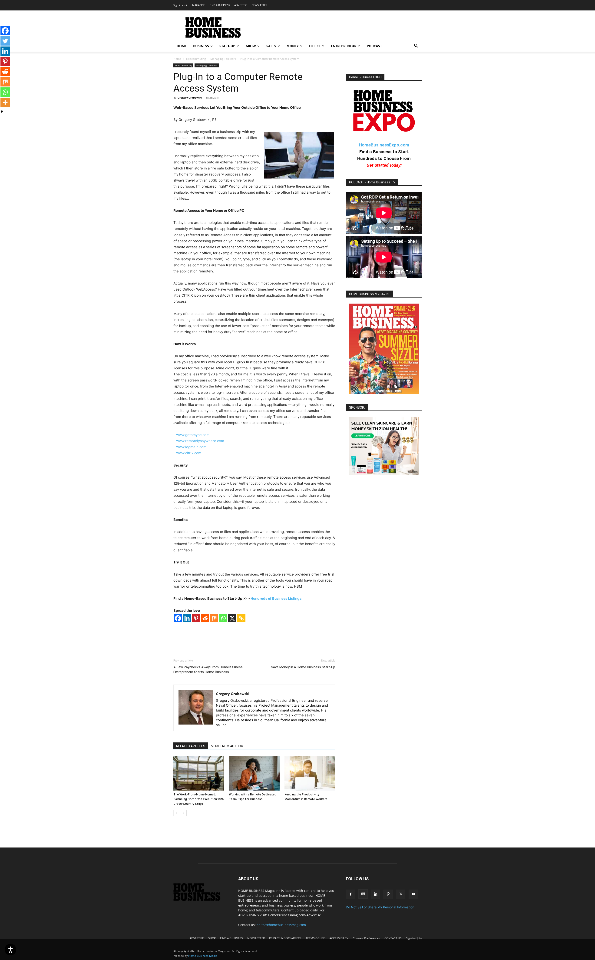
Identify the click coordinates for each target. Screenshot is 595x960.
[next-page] (184, 813)
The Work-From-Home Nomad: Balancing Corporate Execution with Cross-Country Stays (198, 799)
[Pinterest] (196, 618)
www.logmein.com (191, 447)
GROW (251, 46)
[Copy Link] (241, 618)
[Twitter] (5, 41)
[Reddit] (205, 618)
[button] (416, 46)
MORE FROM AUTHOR (227, 746)
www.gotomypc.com (192, 435)
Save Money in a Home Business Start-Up (303, 667)
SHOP (212, 938)
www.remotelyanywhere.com (200, 441)
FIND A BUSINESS (219, 5)
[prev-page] (176, 813)
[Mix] (214, 618)
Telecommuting (196, 59)
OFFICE (315, 46)
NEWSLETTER (259, 5)
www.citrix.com (188, 453)
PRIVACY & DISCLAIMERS (285, 938)
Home (177, 59)
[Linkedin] (187, 618)
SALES (271, 46)
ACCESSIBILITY (338, 938)
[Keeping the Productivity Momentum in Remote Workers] (309, 773)
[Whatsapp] (223, 618)
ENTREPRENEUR (343, 46)
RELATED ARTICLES (190, 746)
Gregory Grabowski (190, 97)
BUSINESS (201, 46)
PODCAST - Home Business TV (372, 182)
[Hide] (2, 111)
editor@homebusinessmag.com (281, 925)
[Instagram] (363, 894)
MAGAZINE (198, 5)
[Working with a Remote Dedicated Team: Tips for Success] (254, 773)
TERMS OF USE (315, 938)
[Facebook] (178, 618)
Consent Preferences (366, 938)
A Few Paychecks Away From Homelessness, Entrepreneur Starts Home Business (208, 669)
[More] (5, 102)
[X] (232, 618)
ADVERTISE (240, 5)
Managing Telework (223, 59)
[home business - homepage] (200, 900)
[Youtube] (413, 894)
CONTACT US (393, 938)
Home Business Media (202, 956)
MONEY (293, 46)
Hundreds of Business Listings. (276, 598)
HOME (182, 46)
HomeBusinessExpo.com (384, 145)
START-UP (227, 46)
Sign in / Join (180, 5)
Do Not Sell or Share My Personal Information (380, 907)
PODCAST (374, 46)
